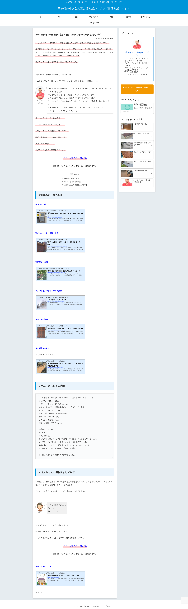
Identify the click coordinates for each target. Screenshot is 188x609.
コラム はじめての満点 (72, 182)
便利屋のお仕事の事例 (71, 178)
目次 (72, 174)
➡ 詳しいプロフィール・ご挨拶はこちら (137, 89)
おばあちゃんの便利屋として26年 (75, 185)
